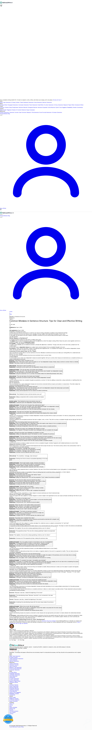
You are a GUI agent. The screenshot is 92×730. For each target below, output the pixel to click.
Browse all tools (57, 100)
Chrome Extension (13, 711)
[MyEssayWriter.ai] (6, 3)
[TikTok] (18, 651)
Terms (10, 727)
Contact (11, 713)
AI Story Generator (58, 105)
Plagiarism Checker (11, 110)
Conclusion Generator (23, 105)
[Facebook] (14, 651)
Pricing (1, 113)
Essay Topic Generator (5, 102)
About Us (11, 703)
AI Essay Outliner (15, 102)
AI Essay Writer (3, 105)
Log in (1, 114)
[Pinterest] (16, 651)
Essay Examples (13, 707)
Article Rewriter (51, 107)
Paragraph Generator (13, 105)
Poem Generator (33, 105)
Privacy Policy (20, 727)
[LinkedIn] (17, 651)
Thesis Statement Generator (27, 102)
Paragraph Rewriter (32, 107)
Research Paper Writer (69, 105)
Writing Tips (12, 708)
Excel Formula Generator (45, 112)
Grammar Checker (4, 107)
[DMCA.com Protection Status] (13, 649)
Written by (12, 317)
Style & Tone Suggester (61, 107)
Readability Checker (72, 107)
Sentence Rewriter (23, 107)
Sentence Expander (42, 107)
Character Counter (14, 112)
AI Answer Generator (57, 112)
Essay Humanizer (30, 110)
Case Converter (22, 112)
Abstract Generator (47, 102)
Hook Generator (38, 102)
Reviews (5, 113)
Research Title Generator (33, 112)
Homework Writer (79, 105)
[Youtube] (13, 651)
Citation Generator (4, 112)
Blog (9, 113)
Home (10, 311)
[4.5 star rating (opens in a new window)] (8, 717)
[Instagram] (11, 651)
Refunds (15, 727)
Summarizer (80, 107)
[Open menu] (1, 209)
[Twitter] (10, 651)
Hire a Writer (12, 712)
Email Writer (41, 105)
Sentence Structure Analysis (49, 621)
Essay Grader (3, 110)
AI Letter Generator (49, 105)
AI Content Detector (21, 110)
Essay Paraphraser (13, 107)
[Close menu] (13, 213)
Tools (1, 4)
